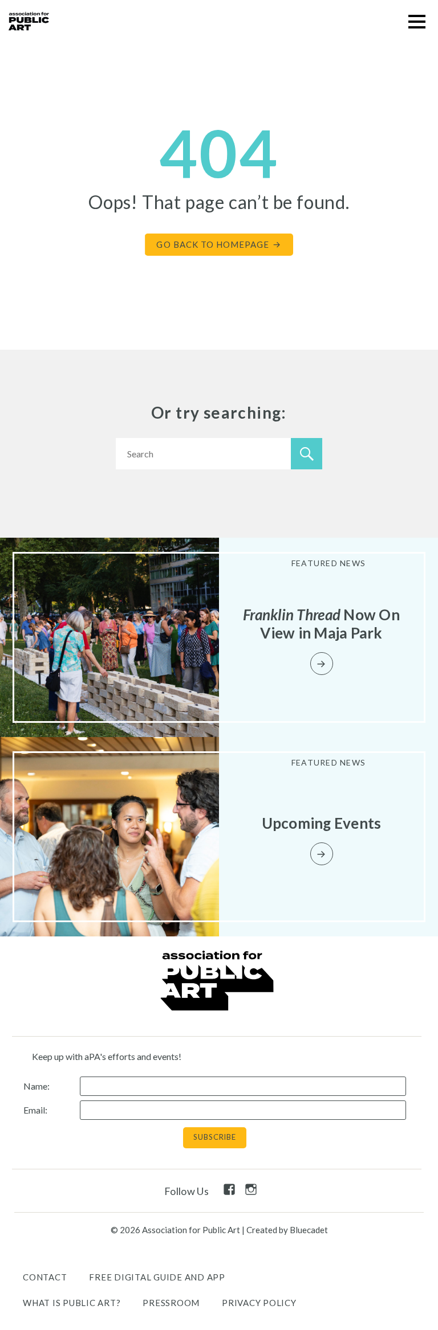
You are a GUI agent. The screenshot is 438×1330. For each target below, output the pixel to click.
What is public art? (71, 1303)
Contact (45, 1277)
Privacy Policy (259, 1303)
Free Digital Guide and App (157, 1277)
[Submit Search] (306, 453)
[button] (416, 21)
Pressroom (171, 1303)
